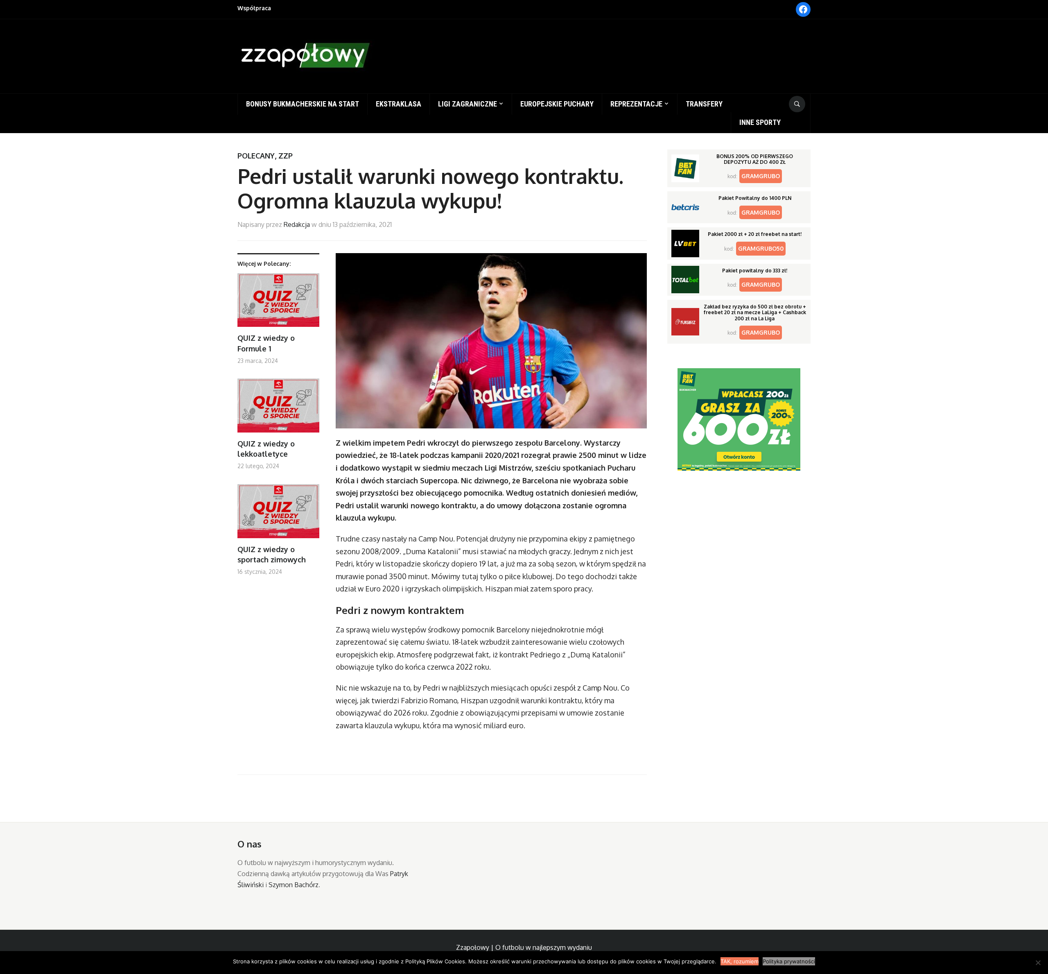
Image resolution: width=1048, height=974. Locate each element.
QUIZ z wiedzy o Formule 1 (266, 343)
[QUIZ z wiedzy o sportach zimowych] (278, 514)
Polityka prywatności (789, 961)
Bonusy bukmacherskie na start (302, 104)
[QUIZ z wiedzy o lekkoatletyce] (278, 408)
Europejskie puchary (557, 104)
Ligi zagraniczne (467, 104)
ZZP (285, 155)
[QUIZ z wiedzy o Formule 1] (278, 303)
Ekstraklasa (398, 104)
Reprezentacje (636, 104)
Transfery (704, 104)
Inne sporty (760, 122)
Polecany (256, 155)
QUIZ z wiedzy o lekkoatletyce (266, 448)
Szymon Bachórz (293, 885)
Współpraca (254, 8)
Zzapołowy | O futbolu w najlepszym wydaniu (524, 947)
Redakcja (297, 224)
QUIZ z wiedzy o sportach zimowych (271, 554)
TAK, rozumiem (739, 961)
